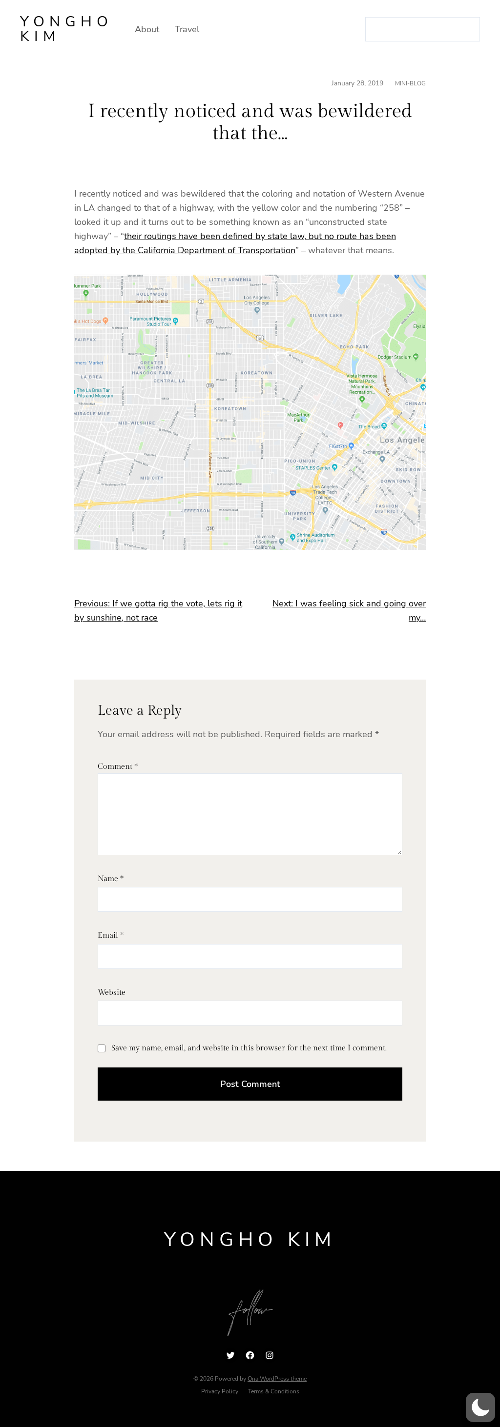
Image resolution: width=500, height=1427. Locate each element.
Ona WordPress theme (277, 1379)
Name (111, 879)
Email (111, 935)
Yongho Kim (66, 29)
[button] (480, 1407)
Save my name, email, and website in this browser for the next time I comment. (249, 1048)
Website (111, 992)
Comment (118, 766)
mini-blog (410, 83)
